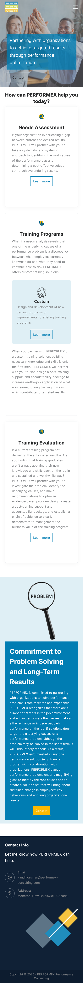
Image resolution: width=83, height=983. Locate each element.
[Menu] (75, 6)
